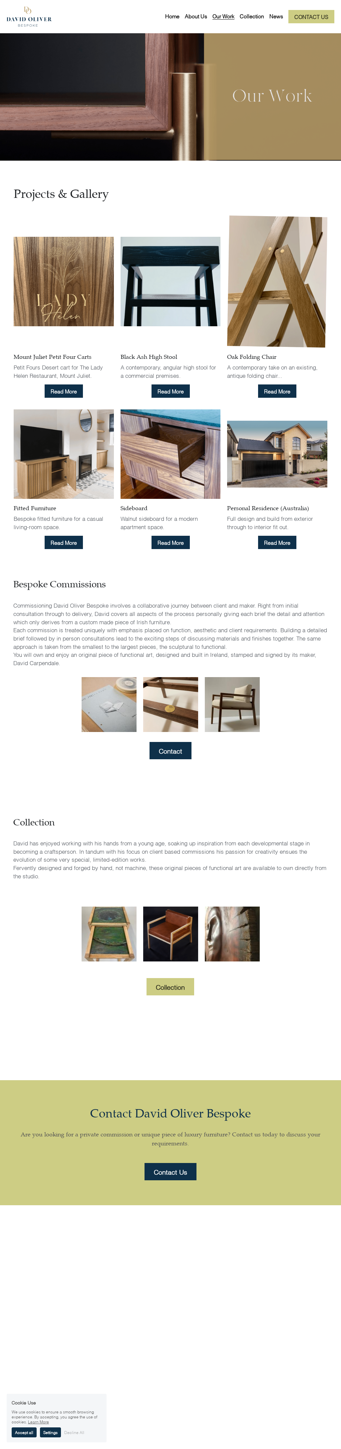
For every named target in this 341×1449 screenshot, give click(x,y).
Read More (64, 390)
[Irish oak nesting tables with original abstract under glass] (109, 934)
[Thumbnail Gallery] (109, 704)
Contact (170, 750)
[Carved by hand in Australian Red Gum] (232, 934)
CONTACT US (311, 16)
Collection (170, 986)
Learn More (38, 1421)
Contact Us (170, 1171)
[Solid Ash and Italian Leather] (170, 934)
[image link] (29, 16)
